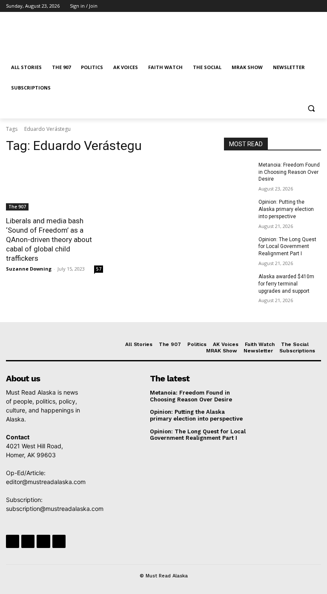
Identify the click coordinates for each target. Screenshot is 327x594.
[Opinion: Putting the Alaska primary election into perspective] (238, 209)
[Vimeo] (304, 6)
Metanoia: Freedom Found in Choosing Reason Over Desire (289, 172)
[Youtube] (316, 6)
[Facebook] (269, 6)
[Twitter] (293, 6)
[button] (311, 108)
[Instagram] (281, 6)
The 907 (17, 207)
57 (98, 269)
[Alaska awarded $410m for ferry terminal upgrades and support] (238, 283)
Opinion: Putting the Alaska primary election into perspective (286, 209)
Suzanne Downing (29, 268)
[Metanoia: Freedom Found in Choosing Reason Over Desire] (238, 171)
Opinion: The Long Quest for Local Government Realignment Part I (287, 246)
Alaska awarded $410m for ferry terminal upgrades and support (286, 284)
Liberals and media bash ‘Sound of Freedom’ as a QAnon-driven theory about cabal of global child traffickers (49, 239)
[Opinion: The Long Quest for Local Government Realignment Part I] (238, 246)
